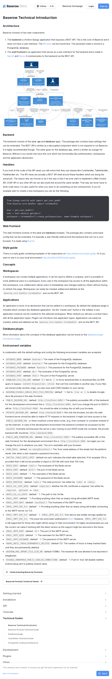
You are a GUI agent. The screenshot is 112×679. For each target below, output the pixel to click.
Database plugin (15, 634)
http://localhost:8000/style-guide (59, 257)
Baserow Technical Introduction (22, 625)
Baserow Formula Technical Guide (23, 629)
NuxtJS (10, 56)
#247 (70, 519)
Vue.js (22, 56)
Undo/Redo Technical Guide (20, 638)
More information (11, 673)
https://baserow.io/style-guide (81, 253)
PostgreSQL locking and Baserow (23, 643)
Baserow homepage (73, 6)
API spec (47, 44)
